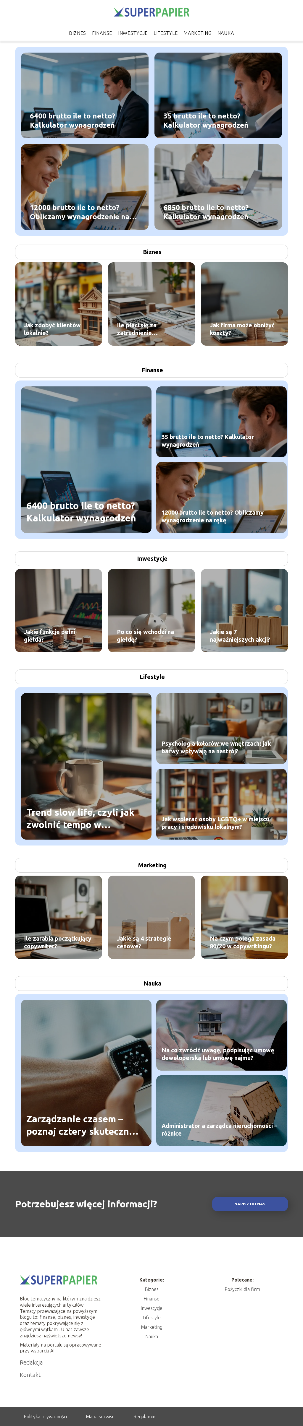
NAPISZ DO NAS (249, 1204)
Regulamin (144, 1416)
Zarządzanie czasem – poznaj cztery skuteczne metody (80, 1125)
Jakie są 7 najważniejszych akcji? (240, 635)
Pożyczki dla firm (242, 1289)
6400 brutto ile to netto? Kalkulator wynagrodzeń (72, 120)
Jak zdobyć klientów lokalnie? (52, 329)
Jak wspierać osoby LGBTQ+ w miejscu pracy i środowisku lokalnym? (215, 823)
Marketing (197, 33)
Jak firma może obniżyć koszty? (242, 329)
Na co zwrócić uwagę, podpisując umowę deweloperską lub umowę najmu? (218, 1054)
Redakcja (31, 1362)
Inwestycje (133, 33)
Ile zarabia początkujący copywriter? (57, 942)
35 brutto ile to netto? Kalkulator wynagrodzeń (205, 120)
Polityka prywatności (45, 1416)
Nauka (225, 33)
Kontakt (30, 1374)
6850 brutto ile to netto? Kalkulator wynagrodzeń (206, 212)
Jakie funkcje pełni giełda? (49, 635)
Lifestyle (166, 33)
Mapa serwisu (100, 1416)
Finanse (102, 33)
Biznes (77, 33)
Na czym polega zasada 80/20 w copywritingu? (242, 942)
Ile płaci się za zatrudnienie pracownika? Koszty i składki (146, 329)
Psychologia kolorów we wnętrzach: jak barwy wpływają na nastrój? (216, 747)
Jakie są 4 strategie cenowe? (144, 942)
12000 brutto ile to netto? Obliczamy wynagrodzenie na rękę (80, 212)
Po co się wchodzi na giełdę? (145, 635)
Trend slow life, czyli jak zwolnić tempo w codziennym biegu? (80, 819)
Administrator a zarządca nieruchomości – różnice (219, 1129)
